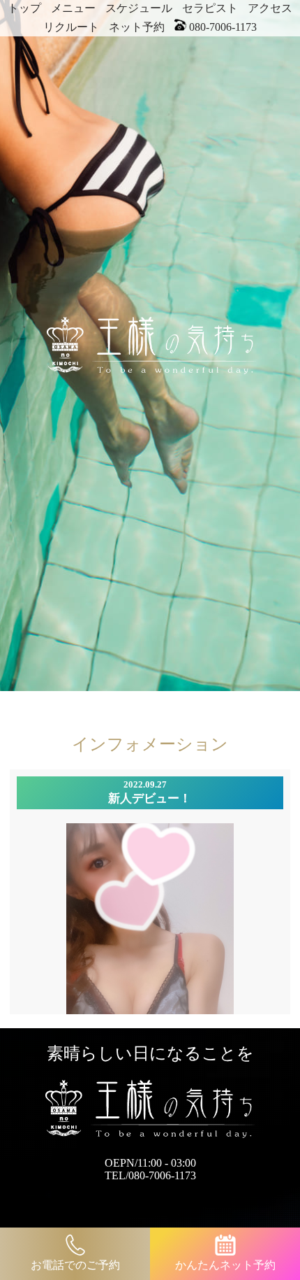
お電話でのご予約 (75, 1265)
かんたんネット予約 (225, 1265)
